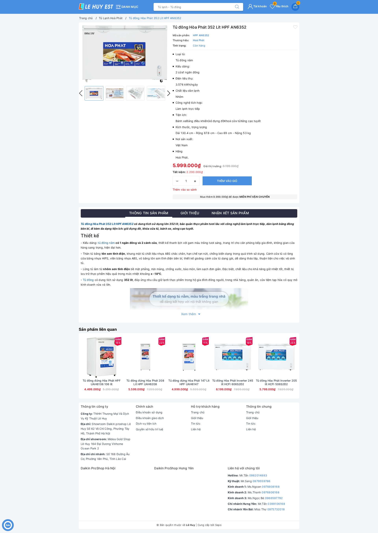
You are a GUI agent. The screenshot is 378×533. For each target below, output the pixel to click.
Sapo (218, 524)
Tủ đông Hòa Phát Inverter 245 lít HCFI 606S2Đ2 (232, 382)
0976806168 (270, 492)
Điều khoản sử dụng (149, 412)
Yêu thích (281, 6)
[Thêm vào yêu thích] (295, 26)
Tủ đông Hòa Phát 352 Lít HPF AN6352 (107, 224)
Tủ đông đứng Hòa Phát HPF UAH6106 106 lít (101, 382)
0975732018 (276, 509)
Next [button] (169, 93)
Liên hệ (196, 429)
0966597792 (274, 498)
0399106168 (276, 503)
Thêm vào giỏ (227, 181)
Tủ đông (88, 279)
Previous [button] (81, 93)
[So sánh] (120, 357)
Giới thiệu (197, 418)
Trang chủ (197, 412)
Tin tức (195, 423)
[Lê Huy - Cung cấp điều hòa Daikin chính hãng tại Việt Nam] (96, 6)
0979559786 (262, 481)
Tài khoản (260, 6)
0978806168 (271, 486)
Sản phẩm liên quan (98, 329)
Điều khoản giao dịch (150, 418)
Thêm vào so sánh (185, 189)
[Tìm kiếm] (237, 7)
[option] (125, 53)
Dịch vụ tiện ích (146, 423)
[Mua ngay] (83, 357)
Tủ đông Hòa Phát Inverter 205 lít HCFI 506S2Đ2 (276, 382)
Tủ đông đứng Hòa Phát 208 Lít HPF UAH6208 (145, 382)
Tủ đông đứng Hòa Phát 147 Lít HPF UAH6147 (188, 382)
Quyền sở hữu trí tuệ (149, 429)
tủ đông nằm (106, 242)
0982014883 (258, 475)
